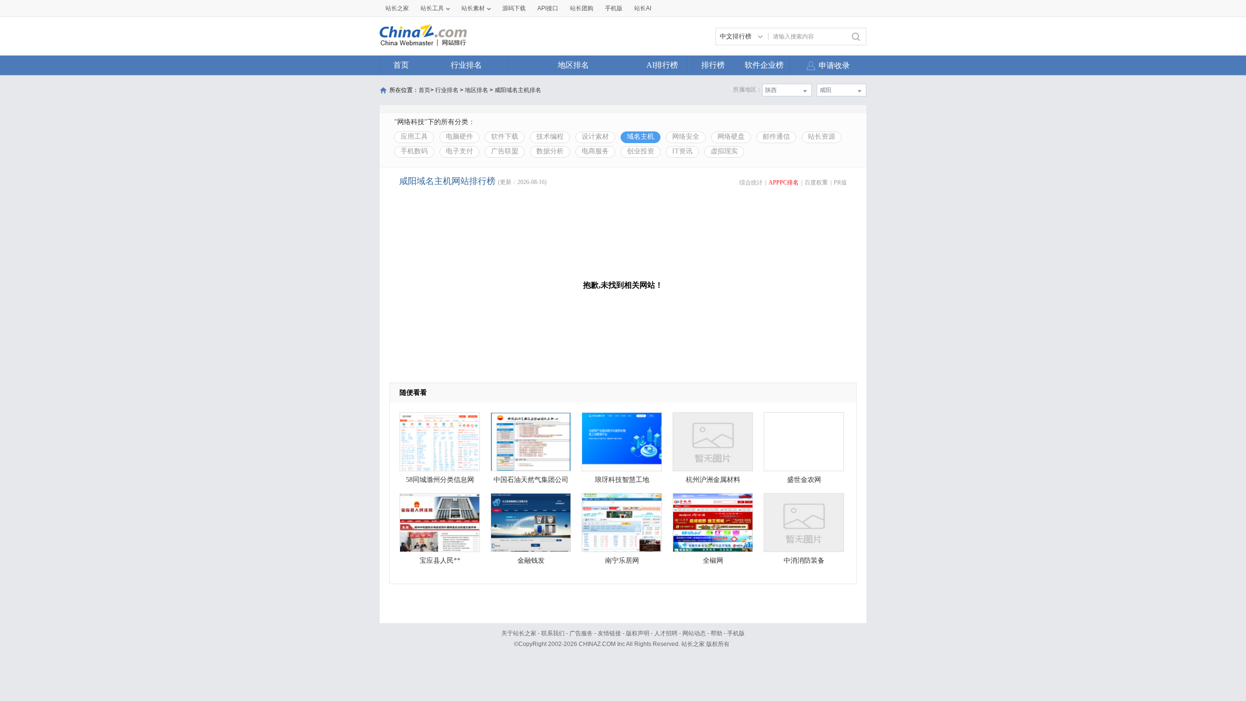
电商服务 (595, 151)
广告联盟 (504, 151)
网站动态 (694, 633)
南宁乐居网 (622, 560)
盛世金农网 (804, 479)
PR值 (840, 182)
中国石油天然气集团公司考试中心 (531, 482)
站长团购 (581, 8)
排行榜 (713, 65)
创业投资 (640, 151)
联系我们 (553, 633)
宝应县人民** (440, 560)
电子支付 (459, 151)
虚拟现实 (724, 151)
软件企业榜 (764, 65)
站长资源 (821, 136)
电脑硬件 (459, 136)
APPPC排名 (784, 182)
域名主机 (640, 136)
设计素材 (595, 136)
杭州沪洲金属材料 (713, 479)
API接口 (547, 8)
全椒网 (713, 560)
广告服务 (581, 633)
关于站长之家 (518, 633)
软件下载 (504, 136)
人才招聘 (666, 633)
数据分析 (550, 151)
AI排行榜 (662, 65)
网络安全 (685, 136)
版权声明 (637, 633)
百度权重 (816, 182)
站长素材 (473, 8)
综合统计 (751, 182)
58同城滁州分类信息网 (440, 479)
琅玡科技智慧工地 (622, 479)
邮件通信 (776, 136)
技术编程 (550, 136)
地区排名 (573, 65)
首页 (401, 65)
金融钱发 (531, 560)
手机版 (736, 633)
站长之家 (397, 8)
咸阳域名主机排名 (518, 90)
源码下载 (514, 8)
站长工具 (432, 8)
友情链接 (609, 633)
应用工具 (414, 136)
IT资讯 (682, 151)
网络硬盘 (731, 136)
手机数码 (414, 151)
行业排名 (466, 65)
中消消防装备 (804, 560)
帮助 (716, 633)
